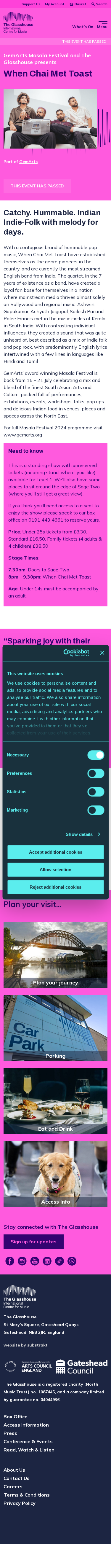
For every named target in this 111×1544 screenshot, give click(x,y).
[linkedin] (47, 1261)
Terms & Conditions (27, 1495)
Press (10, 1433)
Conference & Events (28, 1441)
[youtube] (34, 1261)
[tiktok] (59, 1261)
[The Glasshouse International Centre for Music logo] (18, 23)
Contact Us (17, 1478)
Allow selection (55, 869)
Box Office (16, 1416)
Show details (79, 834)
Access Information (26, 1425)
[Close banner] (102, 653)
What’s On (82, 26)
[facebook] (9, 1261)
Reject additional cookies (55, 887)
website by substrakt (26, 1345)
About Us (14, 1470)
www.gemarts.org (23, 435)
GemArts (28, 161)
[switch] (95, 773)
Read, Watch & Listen (29, 1450)
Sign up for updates (34, 1242)
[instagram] (22, 1261)
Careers (13, 1486)
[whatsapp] (71, 1261)
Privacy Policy (20, 1503)
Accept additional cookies (55, 852)
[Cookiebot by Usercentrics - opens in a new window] (66, 653)
